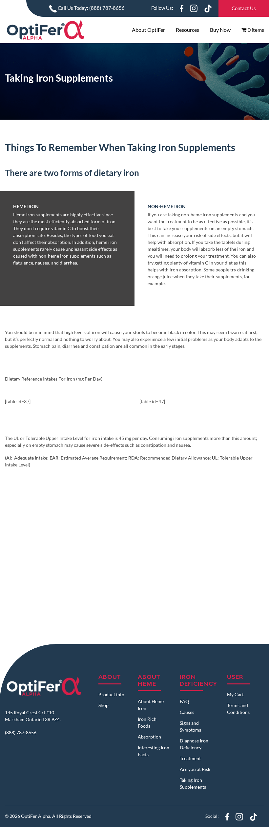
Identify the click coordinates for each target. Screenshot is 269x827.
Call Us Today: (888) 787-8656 (91, 8)
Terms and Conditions (238, 708)
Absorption (149, 736)
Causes (187, 712)
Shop (103, 705)
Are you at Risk (195, 769)
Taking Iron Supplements (193, 783)
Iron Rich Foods (147, 722)
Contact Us (244, 8)
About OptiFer (148, 30)
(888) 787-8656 (20, 732)
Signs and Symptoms (190, 726)
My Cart (235, 694)
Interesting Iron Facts (153, 751)
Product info (111, 694)
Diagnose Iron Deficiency (194, 744)
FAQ (184, 701)
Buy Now (220, 30)
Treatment (190, 758)
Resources (187, 30)
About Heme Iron (151, 705)
